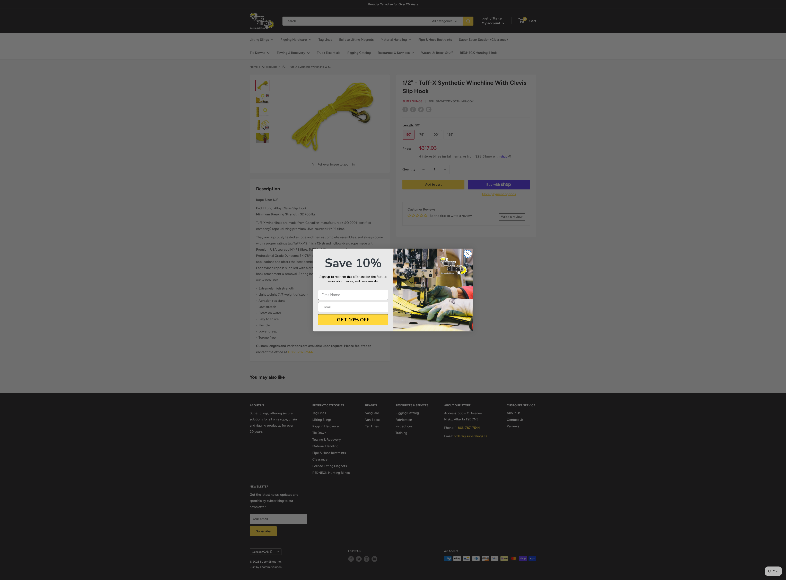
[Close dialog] (467, 253)
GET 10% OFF (353, 319)
